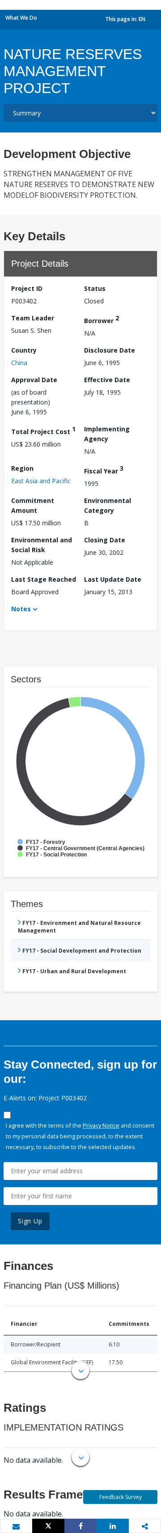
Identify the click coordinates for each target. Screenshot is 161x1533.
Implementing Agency (107, 434)
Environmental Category (107, 505)
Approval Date (34, 379)
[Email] (16, 1526)
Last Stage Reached (43, 579)
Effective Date (107, 379)
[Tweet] (48, 1525)
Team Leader (32, 318)
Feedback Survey (120, 1497)
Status (95, 288)
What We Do (21, 17)
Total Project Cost (43, 430)
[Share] (80, 1525)
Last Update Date (112, 579)
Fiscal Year (103, 469)
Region (22, 468)
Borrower (101, 319)
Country (24, 350)
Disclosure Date (109, 350)
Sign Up (30, 1221)
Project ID (26, 288)
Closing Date (104, 540)
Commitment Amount (32, 505)
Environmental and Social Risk (41, 545)
